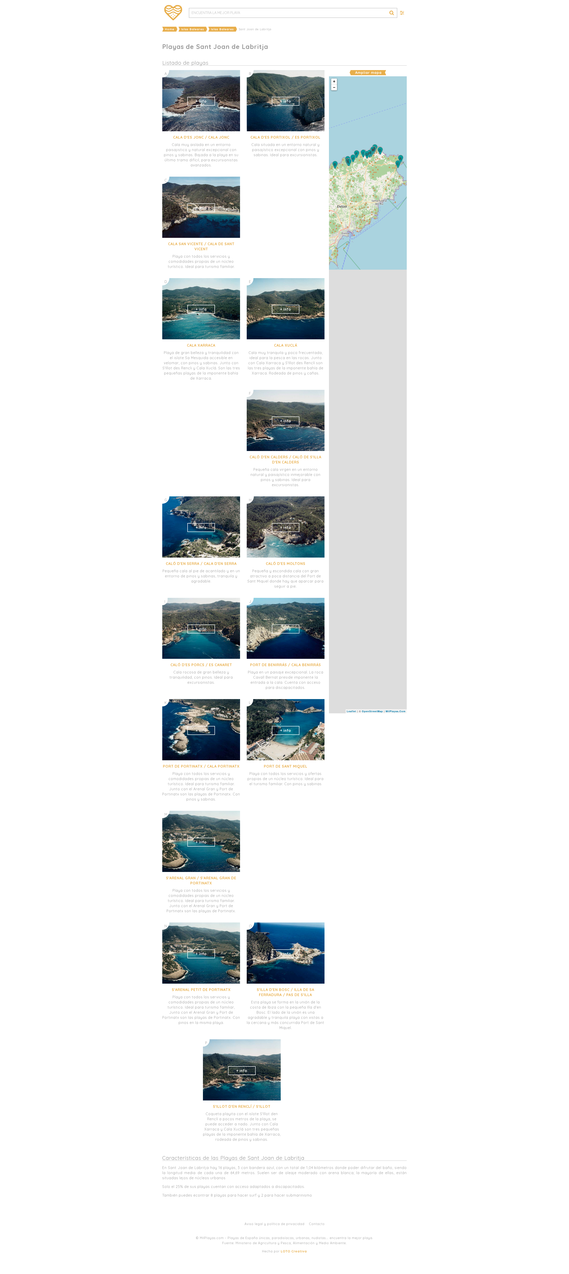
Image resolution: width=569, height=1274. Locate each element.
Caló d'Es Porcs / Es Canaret (201, 665)
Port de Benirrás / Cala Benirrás (285, 665)
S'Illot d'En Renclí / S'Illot (241, 1106)
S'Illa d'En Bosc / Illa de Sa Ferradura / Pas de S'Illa (285, 992)
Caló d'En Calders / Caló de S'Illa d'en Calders (285, 459)
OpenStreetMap (372, 711)
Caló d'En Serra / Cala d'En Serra (201, 563)
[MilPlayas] (173, 12)
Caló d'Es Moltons (285, 563)
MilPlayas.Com (396, 711)
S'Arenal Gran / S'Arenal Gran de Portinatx (201, 880)
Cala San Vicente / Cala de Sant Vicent (201, 246)
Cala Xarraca (201, 345)
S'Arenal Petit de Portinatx (201, 989)
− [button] (334, 87)
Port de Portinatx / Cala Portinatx (201, 766)
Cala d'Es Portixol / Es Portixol (285, 137)
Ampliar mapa (368, 72)
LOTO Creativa (294, 1251)
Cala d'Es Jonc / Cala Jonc (201, 137)
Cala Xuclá (285, 345)
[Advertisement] (368, 747)
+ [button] (334, 81)
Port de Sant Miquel (285, 766)
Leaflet (351, 711)
